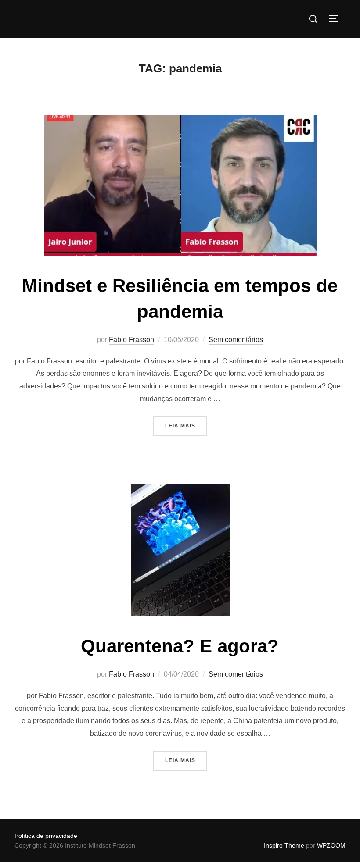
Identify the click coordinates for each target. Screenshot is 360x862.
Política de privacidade (45, 835)
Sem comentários (236, 339)
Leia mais (186, 422)
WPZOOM (331, 845)
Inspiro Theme (284, 845)
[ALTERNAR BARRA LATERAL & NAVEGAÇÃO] (337, 18)
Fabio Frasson (131, 339)
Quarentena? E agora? (180, 646)
